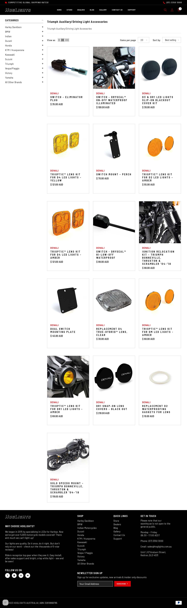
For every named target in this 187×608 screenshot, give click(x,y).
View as (51, 40)
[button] (24, 27)
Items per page (128, 40)
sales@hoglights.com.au (159, 546)
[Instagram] (14, 575)
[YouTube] (27, 575)
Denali (54, 93)
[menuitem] (24, 27)
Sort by (156, 40)
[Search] (165, 10)
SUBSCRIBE (121, 584)
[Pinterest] (21, 575)
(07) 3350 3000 (174, 2)
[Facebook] (7, 575)
